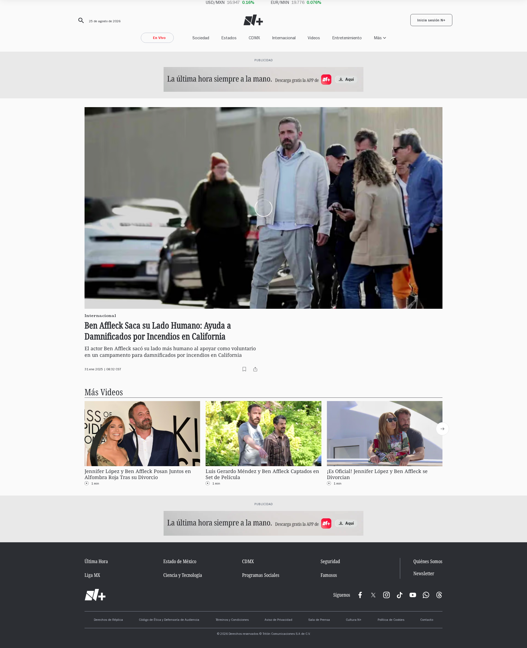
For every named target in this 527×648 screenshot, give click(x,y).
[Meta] (360, 595)
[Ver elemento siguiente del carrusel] (442, 428)
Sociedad (200, 37)
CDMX (254, 37)
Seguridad (330, 561)
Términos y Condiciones (232, 620)
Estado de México (179, 561)
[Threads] (439, 595)
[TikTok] (399, 595)
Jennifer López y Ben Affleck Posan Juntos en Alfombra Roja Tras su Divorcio (138, 474)
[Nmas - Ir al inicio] (253, 20)
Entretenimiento (347, 37)
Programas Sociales (260, 575)
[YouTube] (413, 595)
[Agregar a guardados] (244, 369)
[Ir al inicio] (95, 595)
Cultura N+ (353, 620)
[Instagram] (386, 595)
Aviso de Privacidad (278, 620)
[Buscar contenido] (80, 20)
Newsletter (423, 573)
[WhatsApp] (426, 595)
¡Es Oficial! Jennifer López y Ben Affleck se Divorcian (377, 474)
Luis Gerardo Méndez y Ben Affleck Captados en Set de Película (262, 474)
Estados (229, 37)
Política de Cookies (391, 620)
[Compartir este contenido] (255, 369)
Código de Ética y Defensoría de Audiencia (169, 620)
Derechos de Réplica (108, 620)
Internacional (284, 37)
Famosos (329, 575)
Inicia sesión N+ (431, 21)
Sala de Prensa (319, 620)
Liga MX (92, 575)
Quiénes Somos (427, 561)
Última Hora (96, 561)
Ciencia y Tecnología (182, 575)
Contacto (426, 620)
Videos (314, 37)
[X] (373, 595)
